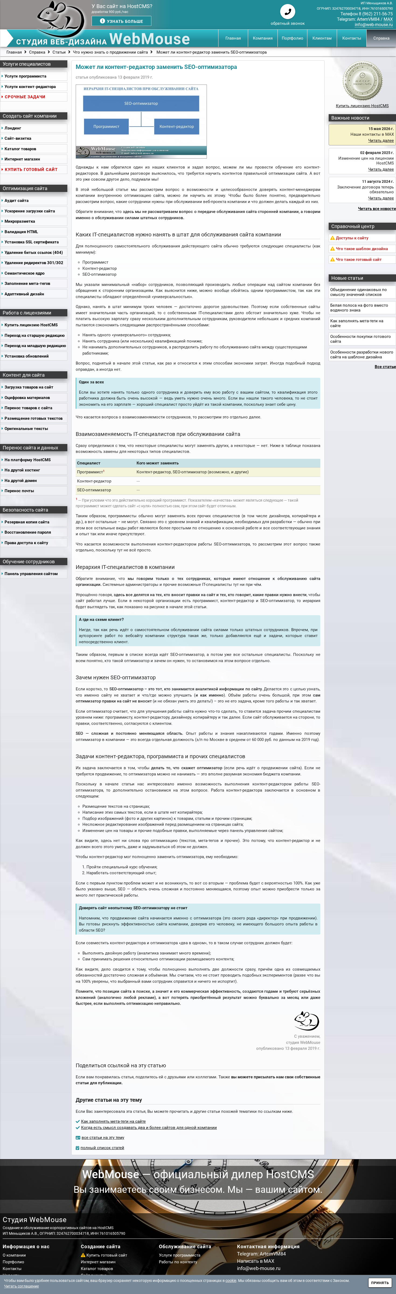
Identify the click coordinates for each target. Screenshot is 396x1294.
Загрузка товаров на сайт (29, 387)
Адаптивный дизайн (24, 294)
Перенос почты (19, 490)
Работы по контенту (178, 1262)
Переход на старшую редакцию (35, 335)
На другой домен (21, 480)
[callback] (287, 11)
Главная (233, 38)
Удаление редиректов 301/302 (34, 262)
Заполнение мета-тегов (27, 283)
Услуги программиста (25, 76)
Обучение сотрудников (29, 561)
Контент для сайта (24, 375)
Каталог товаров (20, 148)
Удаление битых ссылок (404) (34, 252)
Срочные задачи (25, 97)
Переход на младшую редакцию (35, 345)
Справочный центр (352, 226)
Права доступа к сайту (26, 542)
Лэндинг (13, 128)
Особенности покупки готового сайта (360, 339)
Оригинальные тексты (26, 428)
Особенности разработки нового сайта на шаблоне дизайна (361, 354)
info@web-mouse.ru (374, 24)
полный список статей (102, 1147)
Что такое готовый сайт (358, 259)
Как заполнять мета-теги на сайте (113, 1121)
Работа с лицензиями (27, 313)
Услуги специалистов (27, 64)
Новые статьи (347, 278)
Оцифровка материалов (27, 397)
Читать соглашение (21, 1286)
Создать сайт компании (30, 116)
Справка (381, 38)
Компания (263, 38)
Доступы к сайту (352, 238)
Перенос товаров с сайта (28, 407)
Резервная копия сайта (27, 522)
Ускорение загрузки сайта (30, 211)
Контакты (351, 38)
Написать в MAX (255, 1261)
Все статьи (385, 366)
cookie (230, 1280)
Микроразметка (20, 221)
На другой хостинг (22, 470)
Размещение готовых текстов (33, 418)
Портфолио (292, 38)
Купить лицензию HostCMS (31, 325)
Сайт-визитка (18, 138)
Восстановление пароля (28, 532)
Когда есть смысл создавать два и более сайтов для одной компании (149, 1127)
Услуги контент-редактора (30, 86)
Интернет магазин (22, 159)
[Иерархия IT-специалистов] (141, 157)
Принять (380, 1283)
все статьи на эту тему (103, 1137)
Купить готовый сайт (31, 169)
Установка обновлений (27, 356)
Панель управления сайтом (31, 573)
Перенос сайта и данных (30, 447)
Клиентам (322, 38)
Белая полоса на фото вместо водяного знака (359, 308)
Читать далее (381, 140)
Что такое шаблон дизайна (361, 248)
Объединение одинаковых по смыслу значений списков (358, 292)
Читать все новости (377, 208)
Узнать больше (124, 21)
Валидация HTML (21, 231)
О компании (14, 1255)
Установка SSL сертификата (32, 242)
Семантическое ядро (24, 273)
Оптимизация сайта (25, 188)
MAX (388, 19)
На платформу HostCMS (28, 459)
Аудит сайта (17, 200)
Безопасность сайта (25, 510)
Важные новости (350, 118)
